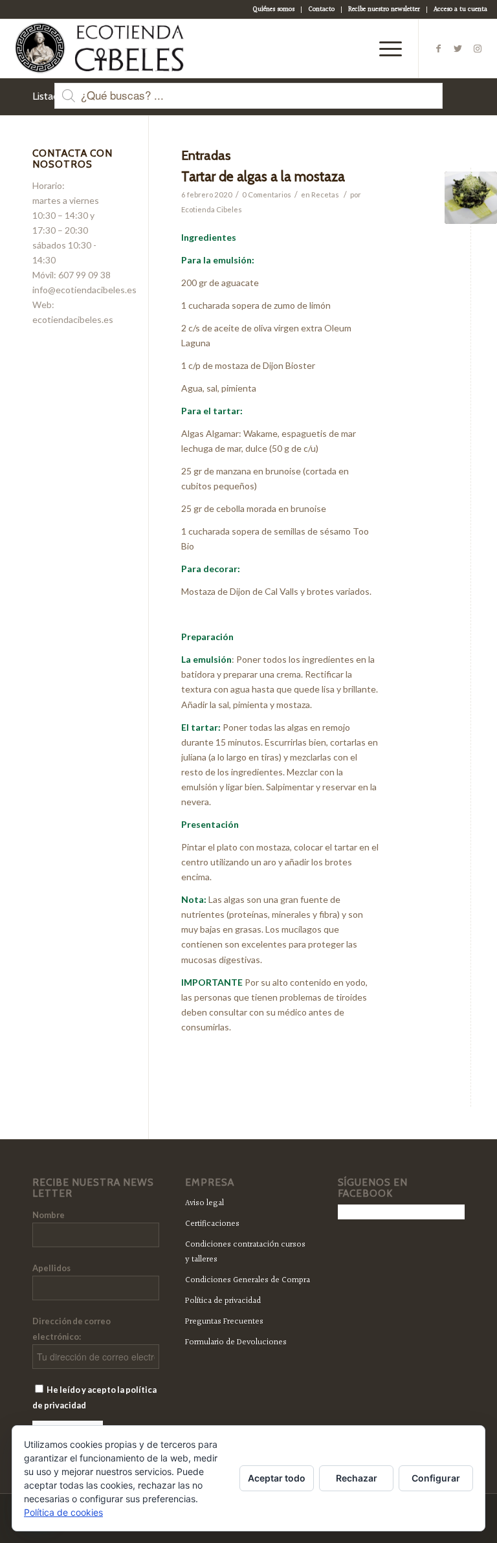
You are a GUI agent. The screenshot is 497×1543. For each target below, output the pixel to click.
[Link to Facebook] (438, 48)
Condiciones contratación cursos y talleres (245, 1252)
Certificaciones (212, 1223)
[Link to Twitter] (458, 48)
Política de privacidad (223, 1300)
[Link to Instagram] (477, 48)
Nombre (48, 1215)
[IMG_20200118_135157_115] (471, 198)
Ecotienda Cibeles (211, 209)
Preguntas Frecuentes (224, 1321)
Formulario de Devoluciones (236, 1342)
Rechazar (356, 1477)
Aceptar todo (276, 1477)
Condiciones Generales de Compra (247, 1280)
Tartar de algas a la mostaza (263, 176)
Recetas (325, 194)
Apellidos (51, 1268)
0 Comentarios (266, 194)
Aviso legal (204, 1203)
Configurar (436, 1477)
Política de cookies (63, 1512)
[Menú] (384, 48)
